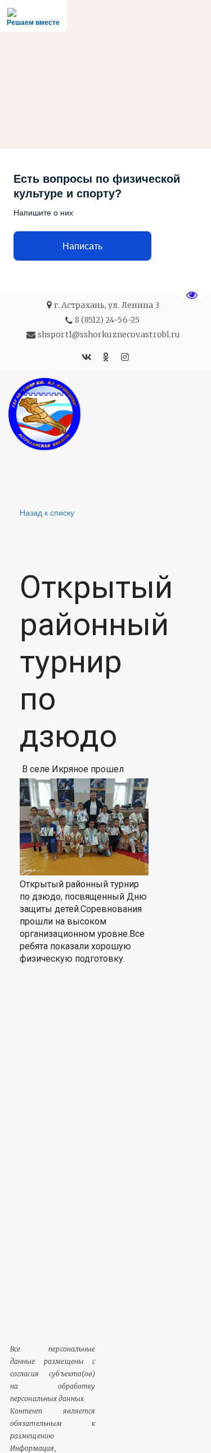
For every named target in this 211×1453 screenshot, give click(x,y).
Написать (82, 246)
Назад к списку (47, 512)
